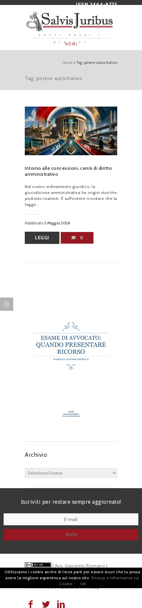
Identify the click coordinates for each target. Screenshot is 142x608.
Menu (71, 44)
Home (67, 62)
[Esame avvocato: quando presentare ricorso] (71, 428)
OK (83, 583)
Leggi (42, 238)
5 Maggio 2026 (57, 222)
